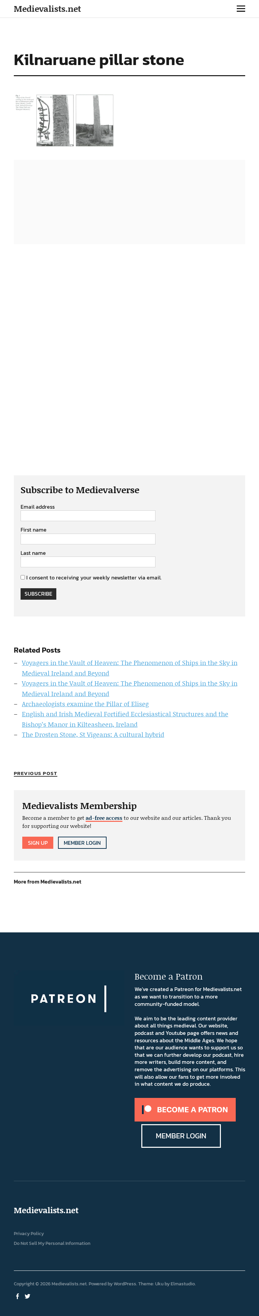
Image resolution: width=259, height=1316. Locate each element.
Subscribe (38, 594)
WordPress (125, 1283)
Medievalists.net (47, 8)
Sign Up (38, 843)
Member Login (82, 843)
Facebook (18, 1296)
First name (34, 530)
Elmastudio (183, 1283)
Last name (33, 553)
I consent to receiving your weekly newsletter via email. (94, 577)
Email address (38, 507)
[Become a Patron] (185, 1119)
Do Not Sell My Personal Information (52, 1243)
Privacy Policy (29, 1233)
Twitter (28, 1296)
